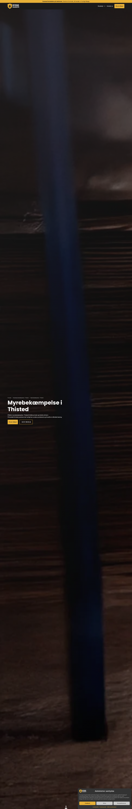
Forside (9, 397)
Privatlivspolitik (102, 806)
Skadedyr (100, 6)
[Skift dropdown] (104, 6)
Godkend (87, 803)
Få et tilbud (119, 6)
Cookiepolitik (96, 806)
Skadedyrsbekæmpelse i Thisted (21, 397)
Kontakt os (110, 6)
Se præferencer (121, 803)
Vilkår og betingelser (111, 806)
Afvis (104, 803)
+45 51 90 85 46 (26, 422)
